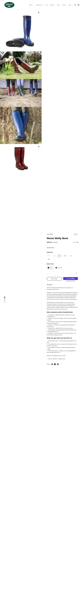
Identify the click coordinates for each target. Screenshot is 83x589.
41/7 (71, 255)
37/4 (49, 255)
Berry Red (60, 267)
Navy (51, 267)
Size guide (49, 284)
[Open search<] (75, 5)
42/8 (49, 259)
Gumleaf (50, 234)
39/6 (59, 255)
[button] (76, 273)
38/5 (54, 255)
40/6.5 (65, 255)
